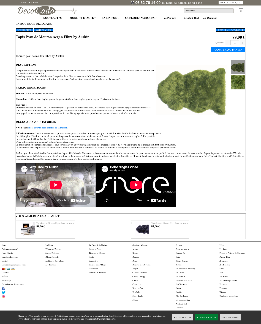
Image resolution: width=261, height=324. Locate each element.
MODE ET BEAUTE (82, 18)
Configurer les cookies (228, 296)
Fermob (179, 245)
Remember (223, 260)
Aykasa (135, 249)
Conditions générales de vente (14, 264)
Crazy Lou (136, 284)
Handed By (180, 253)
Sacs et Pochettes (52, 253)
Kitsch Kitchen (182, 260)
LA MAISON (110, 18)
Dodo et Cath (137, 288)
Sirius (221, 268)
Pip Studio (223, 249)
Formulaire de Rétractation (13, 284)
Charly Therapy (138, 276)
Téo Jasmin (224, 276)
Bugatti (135, 268)
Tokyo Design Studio (228, 280)
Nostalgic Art (181, 303)
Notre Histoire (7, 253)
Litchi (178, 288)
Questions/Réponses (10, 257)
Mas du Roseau (182, 296)
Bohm (134, 260)
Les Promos (169, 18)
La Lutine (180, 272)
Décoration (93, 268)
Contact (5, 260)
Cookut (135, 280)
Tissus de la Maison (97, 253)
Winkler (222, 292)
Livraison (6, 272)
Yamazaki (223, 288)
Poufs (91, 257)
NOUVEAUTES (52, 18)
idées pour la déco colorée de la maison (47, 127)
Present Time (224, 257)
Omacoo (179, 307)
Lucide (179, 292)
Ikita (178, 257)
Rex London (224, 264)
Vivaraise (223, 284)
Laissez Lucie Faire (184, 280)
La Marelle (180, 276)
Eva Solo (136, 292)
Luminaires (93, 260)
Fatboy (135, 299)
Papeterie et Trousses (97, 272)
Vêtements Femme (53, 249)
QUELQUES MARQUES (140, 18)
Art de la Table (95, 249)
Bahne (135, 253)
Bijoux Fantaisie (52, 257)
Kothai (178, 264)
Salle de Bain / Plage (97, 264)
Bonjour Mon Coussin (141, 264)
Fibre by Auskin (182, 249)
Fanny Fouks (137, 296)
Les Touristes (50, 264)
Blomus (135, 257)
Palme (221, 245)
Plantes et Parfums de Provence (232, 253)
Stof (221, 272)
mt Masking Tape (183, 299)
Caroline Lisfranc (139, 272)
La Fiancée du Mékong (54, 260)
